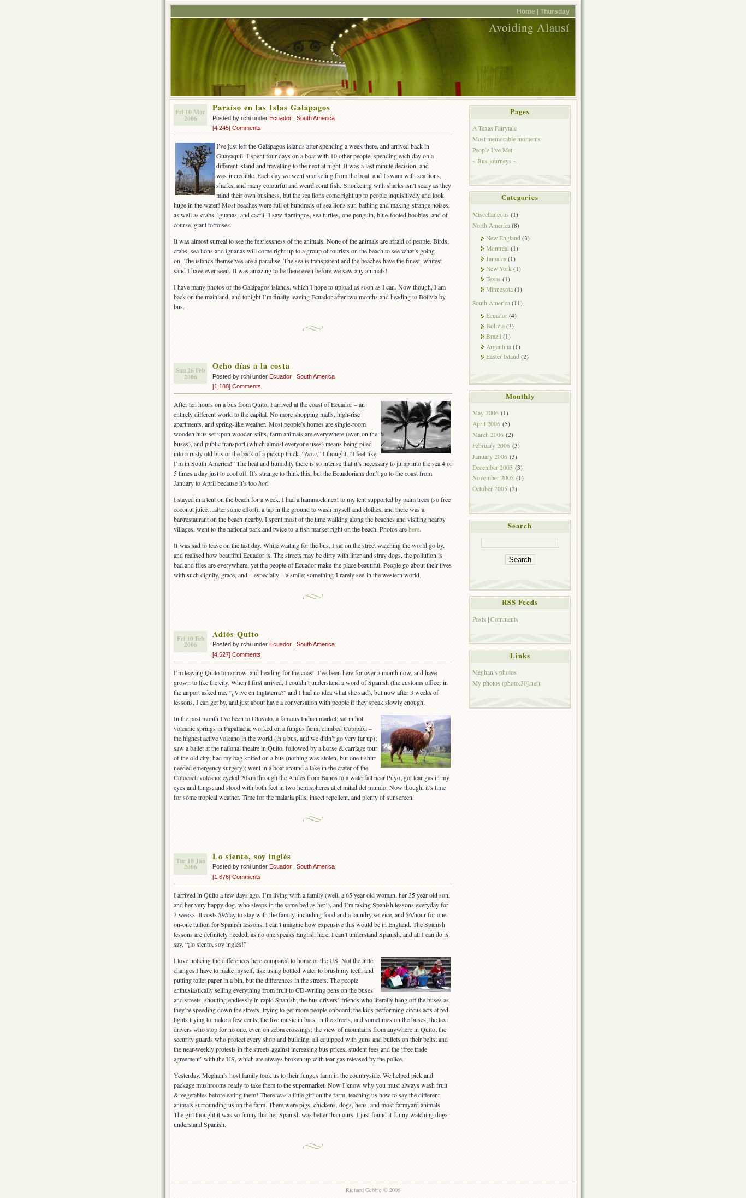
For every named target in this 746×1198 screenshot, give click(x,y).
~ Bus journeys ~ (494, 161)
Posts (479, 619)
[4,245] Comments (236, 128)
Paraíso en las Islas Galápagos (271, 107)
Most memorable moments (506, 139)
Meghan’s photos (494, 672)
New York (499, 268)
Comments (504, 619)
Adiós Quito (235, 634)
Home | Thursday (543, 11)
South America (316, 118)
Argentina (498, 347)
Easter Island (502, 356)
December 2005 (492, 467)
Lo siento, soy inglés (251, 856)
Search (520, 525)
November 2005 (493, 478)
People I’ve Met (492, 150)
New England (503, 238)
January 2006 (489, 456)
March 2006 (488, 434)
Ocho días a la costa (251, 365)
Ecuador (280, 118)
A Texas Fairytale (494, 128)
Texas (493, 279)
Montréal (497, 248)
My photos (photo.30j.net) (506, 683)
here (413, 528)
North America (491, 225)
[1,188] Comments (236, 386)
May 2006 (485, 413)
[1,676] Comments (236, 877)
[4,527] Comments (236, 654)
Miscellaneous (490, 214)
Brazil (493, 336)
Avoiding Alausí (529, 27)
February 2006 (491, 445)
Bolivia (495, 326)
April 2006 (486, 424)
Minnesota (499, 289)
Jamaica (496, 259)
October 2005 (489, 489)
